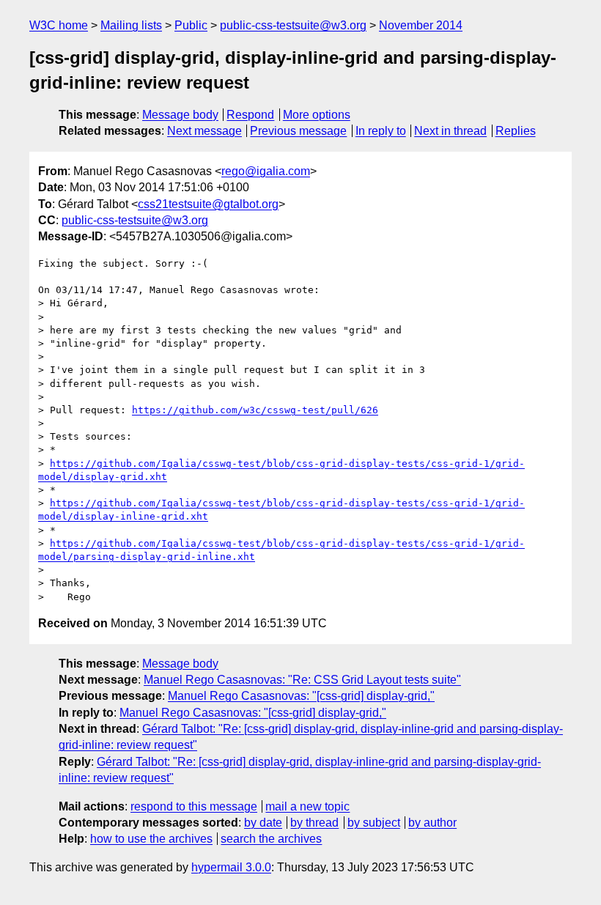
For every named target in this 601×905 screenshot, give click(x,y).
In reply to (380, 131)
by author (432, 822)
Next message (204, 131)
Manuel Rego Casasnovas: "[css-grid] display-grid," (301, 696)
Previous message (298, 131)
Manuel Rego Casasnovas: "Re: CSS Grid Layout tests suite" (302, 679)
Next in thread (450, 131)
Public (190, 25)
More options (316, 114)
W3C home (58, 25)
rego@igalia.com (265, 171)
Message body (180, 114)
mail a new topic (307, 806)
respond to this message (193, 806)
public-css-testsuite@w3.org (293, 25)
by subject (373, 822)
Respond (250, 114)
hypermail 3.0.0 (231, 867)
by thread (314, 822)
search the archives (271, 838)
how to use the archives (151, 838)
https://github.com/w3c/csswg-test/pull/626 (255, 410)
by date (263, 822)
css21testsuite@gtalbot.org (208, 204)
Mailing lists (131, 25)
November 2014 (420, 25)
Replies (515, 131)
